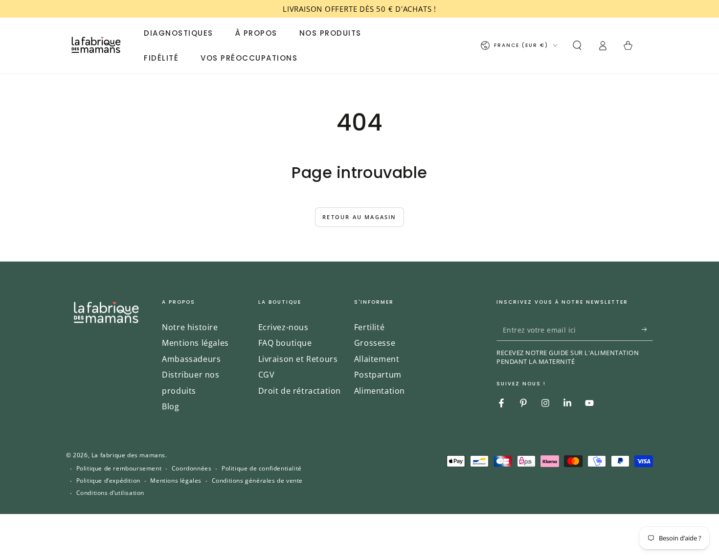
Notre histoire (190, 327)
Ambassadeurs (191, 359)
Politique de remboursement (119, 468)
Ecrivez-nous (283, 327)
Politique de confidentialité (262, 468)
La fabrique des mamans (128, 455)
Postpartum (378, 374)
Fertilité (369, 327)
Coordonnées (192, 468)
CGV (266, 374)
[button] (577, 45)
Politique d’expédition (108, 481)
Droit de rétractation (299, 390)
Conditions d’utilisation (110, 493)
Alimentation (379, 390)
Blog (170, 406)
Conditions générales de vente (257, 481)
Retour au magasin (359, 217)
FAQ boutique (285, 342)
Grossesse (374, 342)
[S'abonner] (647, 329)
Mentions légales (195, 342)
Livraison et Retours (298, 359)
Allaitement (377, 359)
